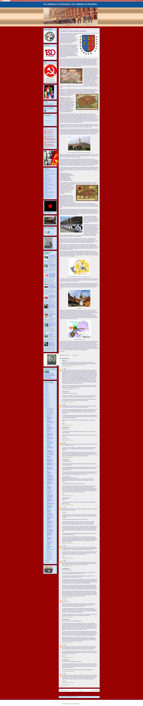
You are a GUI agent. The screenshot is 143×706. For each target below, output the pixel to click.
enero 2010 (48, 558)
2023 (46, 387)
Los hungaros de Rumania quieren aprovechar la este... (49, 464)
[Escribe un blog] (74, 355)
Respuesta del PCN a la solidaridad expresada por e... (50, 530)
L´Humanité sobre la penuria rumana (52, 256)
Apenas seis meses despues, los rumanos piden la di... (49, 469)
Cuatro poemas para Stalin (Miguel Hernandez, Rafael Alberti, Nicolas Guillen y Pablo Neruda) (50, 276)
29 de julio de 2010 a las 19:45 (67, 543)
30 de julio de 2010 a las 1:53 (67, 597)
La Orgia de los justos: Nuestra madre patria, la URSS (49, 500)
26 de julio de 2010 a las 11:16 (67, 366)
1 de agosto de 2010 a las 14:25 (68, 682)
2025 (46, 384)
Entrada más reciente (64, 690)
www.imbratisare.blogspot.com (49, 378)
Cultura (45, 175)
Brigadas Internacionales (48, 184)
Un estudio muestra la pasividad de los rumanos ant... (49, 496)
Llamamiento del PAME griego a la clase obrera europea (49, 522)
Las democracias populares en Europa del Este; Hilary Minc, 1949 (52, 344)
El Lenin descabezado (49, 441)
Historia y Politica (47, 181)
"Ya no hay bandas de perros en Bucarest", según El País (52, 325)
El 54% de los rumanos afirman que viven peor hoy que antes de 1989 (52, 286)
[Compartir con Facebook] (76, 355)
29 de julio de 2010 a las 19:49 (67, 558)
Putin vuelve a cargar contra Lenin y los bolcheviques (52, 305)
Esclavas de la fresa (49, 549)
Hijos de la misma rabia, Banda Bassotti (49, 491)
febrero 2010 (48, 557)
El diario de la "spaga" (48, 425)
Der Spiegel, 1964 (49, 493)
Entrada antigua (95, 690)
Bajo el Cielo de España (48, 192)
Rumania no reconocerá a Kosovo (49, 457)
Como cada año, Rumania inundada (49, 547)
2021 (46, 390)
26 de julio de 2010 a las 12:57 (67, 389)
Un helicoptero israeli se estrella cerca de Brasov (49, 451)
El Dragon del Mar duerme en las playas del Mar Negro (49, 435)
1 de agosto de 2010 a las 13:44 (68, 671)
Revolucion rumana (47, 195)
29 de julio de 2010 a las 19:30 (67, 495)
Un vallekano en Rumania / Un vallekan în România (70, 4)
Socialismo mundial (47, 179)
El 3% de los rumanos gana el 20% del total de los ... (49, 447)
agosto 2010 (48, 414)
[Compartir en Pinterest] (77, 355)
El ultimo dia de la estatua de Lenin (49, 438)
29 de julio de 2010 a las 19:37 (67, 504)
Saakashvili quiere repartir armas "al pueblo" (49, 428)
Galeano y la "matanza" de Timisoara (49, 472)
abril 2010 (48, 554)
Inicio (80, 690)
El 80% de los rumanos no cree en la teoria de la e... (49, 422)
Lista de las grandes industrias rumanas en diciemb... (49, 543)
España (45, 186)
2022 (46, 388)
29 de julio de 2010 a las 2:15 (67, 457)
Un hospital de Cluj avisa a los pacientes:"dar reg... (49, 539)
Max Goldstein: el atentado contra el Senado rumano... (49, 479)
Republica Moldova (47, 188)
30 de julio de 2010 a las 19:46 (67, 642)
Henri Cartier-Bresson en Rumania (48, 510)
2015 (46, 399)
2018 (46, 394)
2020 (46, 391)
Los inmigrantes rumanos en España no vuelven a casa (52, 265)
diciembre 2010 (49, 408)
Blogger (79, 703)
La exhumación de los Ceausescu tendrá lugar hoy (49, 476)
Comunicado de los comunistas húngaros (52, 315)
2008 (46, 562)
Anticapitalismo (47, 177)
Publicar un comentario (65, 685)
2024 (46, 385)
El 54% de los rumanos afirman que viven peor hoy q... (49, 483)
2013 (46, 402)
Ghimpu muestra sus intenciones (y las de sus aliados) (49, 518)
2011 (46, 405)
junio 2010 (48, 551)
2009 (46, 560)
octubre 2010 (48, 411)
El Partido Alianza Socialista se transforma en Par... (49, 534)
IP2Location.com (50, 233)
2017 (46, 396)
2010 (46, 407)
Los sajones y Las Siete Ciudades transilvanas (49, 460)
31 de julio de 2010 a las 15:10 (67, 657)
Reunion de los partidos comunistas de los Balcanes (52, 296)
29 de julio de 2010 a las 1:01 (67, 440)
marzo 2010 (48, 555)
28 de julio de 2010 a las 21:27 (67, 425)
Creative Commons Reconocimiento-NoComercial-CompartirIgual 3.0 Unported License (50, 375)
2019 (46, 393)
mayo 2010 (48, 552)
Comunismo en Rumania (48, 173)
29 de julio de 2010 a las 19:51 (67, 566)
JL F (63, 368)
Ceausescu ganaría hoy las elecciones (50, 454)
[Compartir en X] (75, 355)
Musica (45, 190)
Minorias (45, 193)
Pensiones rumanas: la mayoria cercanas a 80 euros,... (49, 527)
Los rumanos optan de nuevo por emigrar (49, 443)
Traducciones (46, 197)
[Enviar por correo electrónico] (73, 355)
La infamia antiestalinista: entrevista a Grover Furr (49, 487)
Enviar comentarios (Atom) (82, 694)
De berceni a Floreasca (51, 334)
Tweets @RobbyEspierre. (48, 104)
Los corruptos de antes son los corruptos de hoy (49, 514)
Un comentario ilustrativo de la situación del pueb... (49, 507)
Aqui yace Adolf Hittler (49, 431)
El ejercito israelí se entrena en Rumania (49, 418)
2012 (46, 404)
